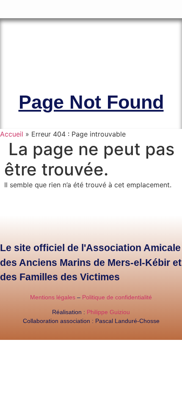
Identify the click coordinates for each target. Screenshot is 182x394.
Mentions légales (52, 297)
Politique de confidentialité (117, 297)
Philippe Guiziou (108, 312)
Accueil (11, 134)
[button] (176, 7)
